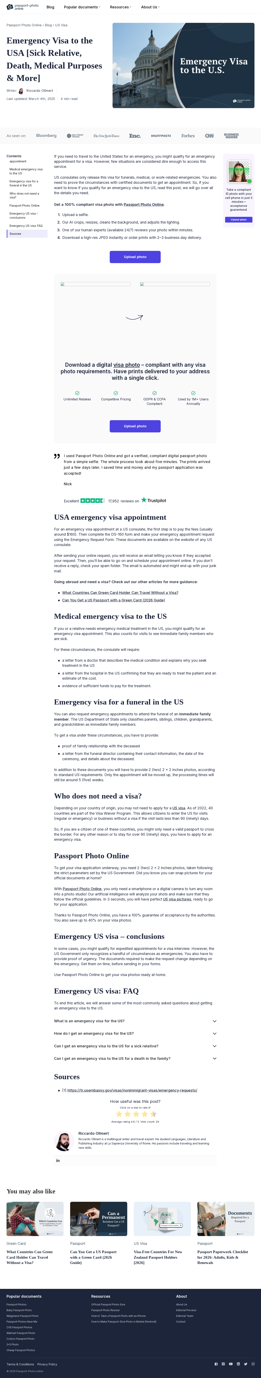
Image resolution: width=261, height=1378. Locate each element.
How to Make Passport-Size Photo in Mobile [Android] (123, 1321)
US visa (179, 808)
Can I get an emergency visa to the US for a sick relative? (106, 1046)
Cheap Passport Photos (21, 1350)
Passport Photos (17, 1304)
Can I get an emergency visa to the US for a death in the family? (112, 1058)
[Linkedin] (58, 1161)
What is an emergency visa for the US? (89, 1021)
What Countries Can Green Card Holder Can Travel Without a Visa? (120, 592)
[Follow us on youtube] (230, 1364)
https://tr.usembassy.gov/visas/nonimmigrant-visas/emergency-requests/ (132, 1090)
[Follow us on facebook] (217, 1364)
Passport (77, 1243)
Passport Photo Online (24, 25)
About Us (181, 1304)
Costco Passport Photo (20, 1338)
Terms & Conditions (20, 1364)
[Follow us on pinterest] (223, 1364)
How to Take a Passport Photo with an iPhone (118, 1315)
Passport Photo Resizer (105, 1310)
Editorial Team (184, 1315)
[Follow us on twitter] (245, 1364)
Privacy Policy (47, 1364)
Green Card (16, 1243)
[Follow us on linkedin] (238, 1364)
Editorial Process (186, 1310)
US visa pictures (177, 899)
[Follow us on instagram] (252, 1364)
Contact (181, 1321)
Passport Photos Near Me (22, 1321)
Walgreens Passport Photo (23, 1315)
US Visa (61, 25)
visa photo (126, 365)
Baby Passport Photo (19, 1310)
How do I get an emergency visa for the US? (94, 1033)
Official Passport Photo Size (108, 1304)
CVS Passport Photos (19, 1327)
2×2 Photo (13, 1344)
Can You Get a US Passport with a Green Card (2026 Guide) (113, 600)
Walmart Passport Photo (21, 1333)
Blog (48, 25)
